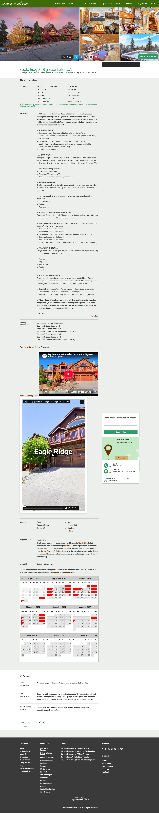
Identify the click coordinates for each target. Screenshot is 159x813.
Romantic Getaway (47, 758)
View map (121, 458)
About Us (23, 754)
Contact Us (24, 757)
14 (52, 592)
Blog (153, 4)
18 (66, 592)
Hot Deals (105, 772)
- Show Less (94, 316)
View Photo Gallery (27, 347)
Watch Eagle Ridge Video (29, 396)
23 (60, 595)
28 (40, 598)
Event (104, 761)
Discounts (44, 772)
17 (63, 592)
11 (66, 589)
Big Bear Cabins (25, 751)
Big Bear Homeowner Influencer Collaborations (78, 751)
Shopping (105, 769)
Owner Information (27, 768)
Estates (43, 781)
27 (49, 598)
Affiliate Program (46, 775)
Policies (119, 4)
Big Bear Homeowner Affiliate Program (75, 754)
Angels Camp (45, 792)
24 (63, 595)
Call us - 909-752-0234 (64, 4)
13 (49, 592)
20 (49, 595)
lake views (69, 546)
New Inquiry (44, 778)
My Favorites (107, 4)
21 (52, 595)
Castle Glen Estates (47, 789)
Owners (129, 4)
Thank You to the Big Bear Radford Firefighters (78, 760)
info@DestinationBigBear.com (63, 573)
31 (27, 601)
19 (70, 592)
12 (70, 589)
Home (22, 748)
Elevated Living (46, 783)
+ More (70, 531)
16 (60, 592)
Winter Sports (45, 769)
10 (63, 589)
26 (70, 595)
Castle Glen (83, 543)
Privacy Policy (25, 771)
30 (23, 601)
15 (56, 592)
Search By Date (91, 4)
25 (66, 595)
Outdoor (43, 786)
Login (152, 11)
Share (127, 478)
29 (44, 598)
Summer (43, 766)
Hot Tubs (43, 763)
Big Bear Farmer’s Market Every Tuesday (75, 757)
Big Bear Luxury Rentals (45, 749)
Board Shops (106, 764)
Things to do (142, 4)
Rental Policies (25, 760)
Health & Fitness (108, 766)
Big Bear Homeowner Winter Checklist (75, 748)
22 (56, 595)
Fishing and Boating (47, 760)
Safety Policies (25, 763)
